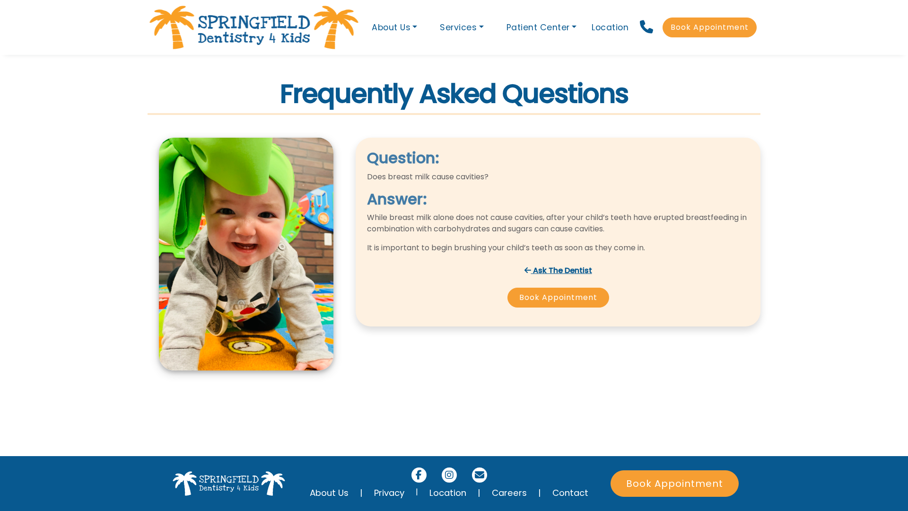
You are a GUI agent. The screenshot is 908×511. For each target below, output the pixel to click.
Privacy (389, 493)
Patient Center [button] (538, 27)
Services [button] (458, 27)
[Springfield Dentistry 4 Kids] (254, 27)
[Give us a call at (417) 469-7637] (647, 27)
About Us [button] (391, 27)
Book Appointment (710, 27)
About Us (329, 493)
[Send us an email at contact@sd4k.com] (479, 475)
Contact (570, 493)
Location (610, 27)
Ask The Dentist (561, 270)
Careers (509, 493)
